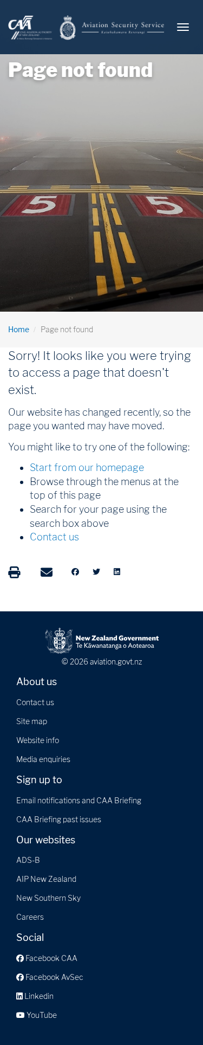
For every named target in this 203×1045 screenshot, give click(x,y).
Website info (37, 740)
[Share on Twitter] (96, 572)
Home (18, 329)
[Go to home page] (86, 27)
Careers (30, 916)
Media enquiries (43, 759)
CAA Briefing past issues (58, 819)
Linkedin (38, 996)
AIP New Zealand (46, 878)
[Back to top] (172, 1014)
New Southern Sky (48, 897)
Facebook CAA (50, 958)
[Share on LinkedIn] (117, 572)
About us (36, 681)
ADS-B (28, 860)
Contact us (54, 537)
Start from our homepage (87, 467)
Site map (31, 721)
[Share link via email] (47, 572)
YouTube (41, 1015)
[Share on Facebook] (75, 572)
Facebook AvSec (53, 977)
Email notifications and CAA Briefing (78, 800)
